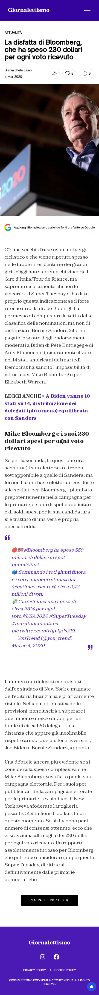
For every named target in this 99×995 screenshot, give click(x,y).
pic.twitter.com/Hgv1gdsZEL (44, 631)
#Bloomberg (38, 550)
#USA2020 (35, 616)
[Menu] (87, 10)
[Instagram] (42, 956)
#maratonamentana (35, 623)
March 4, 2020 (28, 645)
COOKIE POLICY (65, 970)
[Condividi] (55, 74)
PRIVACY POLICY (35, 970)
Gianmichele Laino (18, 70)
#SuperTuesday (67, 616)
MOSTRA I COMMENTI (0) (49, 900)
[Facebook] (56, 956)
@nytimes (23, 587)
